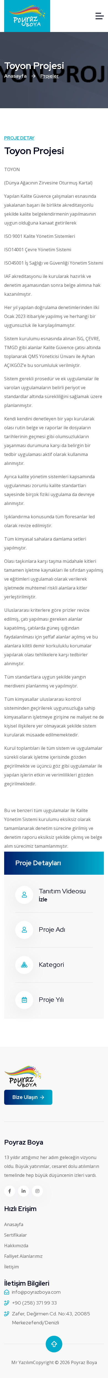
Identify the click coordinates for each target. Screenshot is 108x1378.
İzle (43, 899)
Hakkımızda (16, 1246)
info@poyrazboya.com (36, 1292)
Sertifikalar (15, 1235)
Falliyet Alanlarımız (23, 1256)
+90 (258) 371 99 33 (34, 1303)
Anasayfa (15, 76)
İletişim (11, 1267)
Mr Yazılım (22, 1362)
